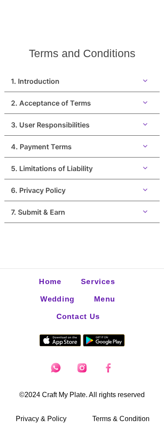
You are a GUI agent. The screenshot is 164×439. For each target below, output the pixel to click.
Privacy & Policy (41, 418)
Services (98, 282)
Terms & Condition (121, 418)
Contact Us (78, 316)
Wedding (57, 299)
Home (50, 282)
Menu (104, 299)
